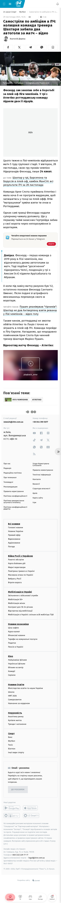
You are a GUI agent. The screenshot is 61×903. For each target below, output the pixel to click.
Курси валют (14, 631)
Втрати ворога (15, 582)
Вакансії (36, 484)
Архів (35, 493)
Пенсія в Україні (15, 647)
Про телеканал (10, 477)
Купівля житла (15, 720)
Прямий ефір (14, 535)
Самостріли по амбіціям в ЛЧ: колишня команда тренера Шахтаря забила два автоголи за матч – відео (43, 12)
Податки (12, 643)
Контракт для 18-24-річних (20, 607)
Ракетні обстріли (16, 559)
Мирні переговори (16, 567)
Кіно (10, 656)
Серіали (11, 675)
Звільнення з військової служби (23, 595)
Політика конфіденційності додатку (15, 508)
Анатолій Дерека (17, 39)
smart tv (12, 815)
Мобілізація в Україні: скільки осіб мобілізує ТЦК (31, 615)
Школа (11, 692)
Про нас (7, 464)
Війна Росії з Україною (20, 556)
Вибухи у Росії (14, 579)
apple (31, 808)
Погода (11, 546)
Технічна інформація (42, 475)
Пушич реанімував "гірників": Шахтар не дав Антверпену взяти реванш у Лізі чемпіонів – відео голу (30, 310)
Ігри (34, 502)
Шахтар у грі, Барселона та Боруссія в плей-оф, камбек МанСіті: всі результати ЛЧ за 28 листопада (28, 181)
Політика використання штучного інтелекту (14, 501)
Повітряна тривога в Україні (21, 571)
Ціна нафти (13, 628)
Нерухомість (15, 713)
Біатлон (11, 748)
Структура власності (41, 489)
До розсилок (18, 790)
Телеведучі (8, 482)
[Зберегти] (53, 47)
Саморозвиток (15, 699)
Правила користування (14, 491)
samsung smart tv (31, 815)
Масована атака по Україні (20, 575)
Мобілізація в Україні (20, 592)
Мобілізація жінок (16, 603)
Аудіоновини (14, 543)
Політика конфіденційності (15, 496)
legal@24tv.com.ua (37, 858)
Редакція (7, 468)
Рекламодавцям (10, 487)
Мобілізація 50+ (15, 599)
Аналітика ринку (15, 716)
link (34, 433)
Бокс (10, 737)
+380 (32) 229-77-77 (20, 855)
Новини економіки (18, 624)
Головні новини (15, 527)
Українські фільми (16, 663)
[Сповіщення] (57, 4)
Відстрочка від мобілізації (20, 611)
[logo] (18, 4)
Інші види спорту (16, 752)
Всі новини (14, 524)
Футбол (22, 12)
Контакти (37, 479)
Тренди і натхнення (17, 724)
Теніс (10, 745)
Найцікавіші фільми (17, 660)
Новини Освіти (16, 684)
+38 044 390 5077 (40, 422)
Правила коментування (43, 470)
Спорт (11, 733)
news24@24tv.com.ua (13, 422)
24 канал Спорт (10, 12)
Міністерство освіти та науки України (25, 688)
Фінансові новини (16, 635)
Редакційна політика (13, 473)
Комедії (11, 671)
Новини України (15, 531)
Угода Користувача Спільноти (41, 464)
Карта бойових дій (16, 563)
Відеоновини (14, 539)
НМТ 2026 (12, 696)
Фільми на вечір (15, 667)
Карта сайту (38, 498)
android (12, 808)
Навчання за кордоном (19, 703)
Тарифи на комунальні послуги (22, 639)
